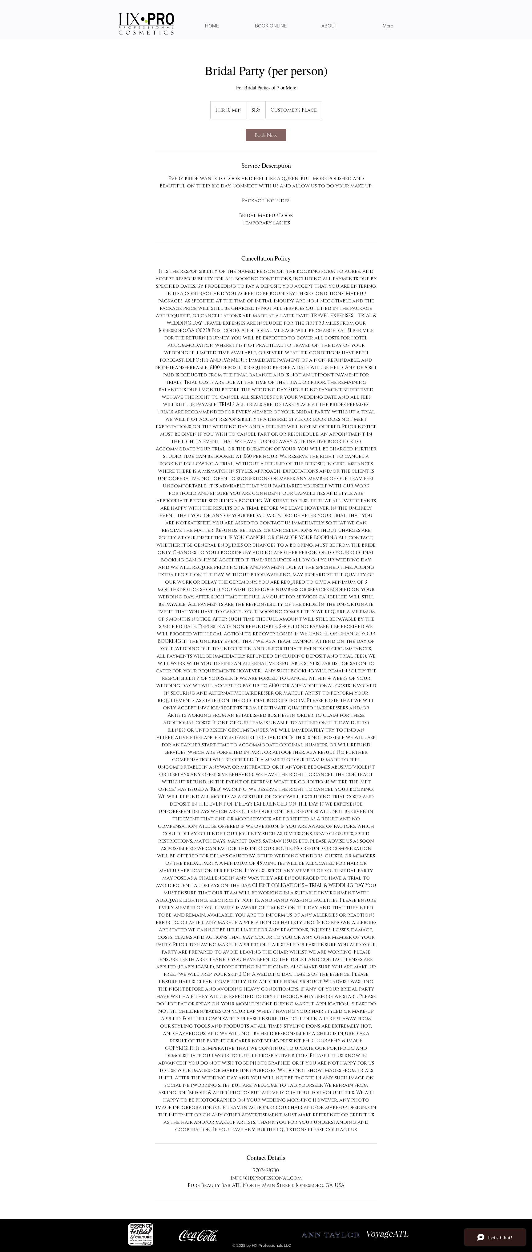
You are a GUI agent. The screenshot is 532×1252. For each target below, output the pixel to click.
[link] (266, 135)
